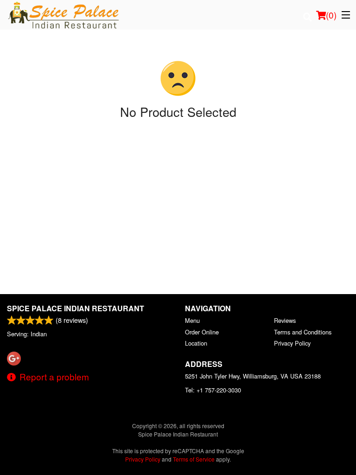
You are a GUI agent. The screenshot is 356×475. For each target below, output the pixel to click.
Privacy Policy (292, 343)
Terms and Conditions (302, 331)
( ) (331, 14)
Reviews (285, 320)
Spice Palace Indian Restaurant (75, 308)
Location (196, 343)
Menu (192, 320)
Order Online (202, 331)
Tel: (213, 389)
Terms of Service (194, 459)
